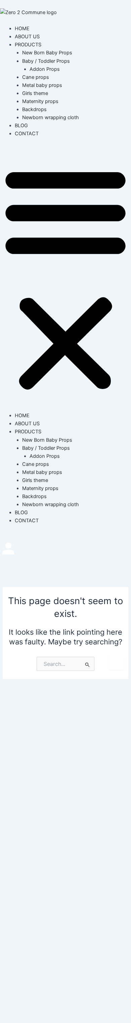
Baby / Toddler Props (46, 61)
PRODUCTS (28, 45)
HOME (22, 29)
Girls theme (35, 93)
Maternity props (40, 101)
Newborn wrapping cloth (50, 117)
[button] (65, 278)
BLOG (21, 126)
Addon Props (45, 69)
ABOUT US (27, 37)
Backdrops (34, 109)
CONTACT (27, 134)
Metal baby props (42, 85)
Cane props (35, 77)
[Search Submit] (87, 664)
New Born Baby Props (47, 53)
